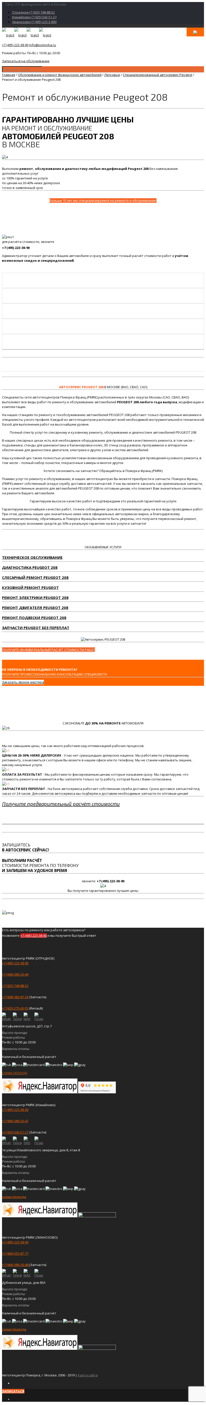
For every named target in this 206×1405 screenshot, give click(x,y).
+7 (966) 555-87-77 (15, 1253)
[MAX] (28, 1017)
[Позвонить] (38, 1017)
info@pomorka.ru (42, 45)
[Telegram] (17, 1017)
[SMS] (28, 1140)
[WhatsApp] (6, 1017)
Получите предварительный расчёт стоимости (61, 803)
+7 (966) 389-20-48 (15, 1264)
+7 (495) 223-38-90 (15, 45)
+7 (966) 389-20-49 (15, 974)
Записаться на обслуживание (25, 61)
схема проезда (14, 1072)
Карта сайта (88, 1375)
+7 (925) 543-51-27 (15, 1132)
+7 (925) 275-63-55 (15, 1008)
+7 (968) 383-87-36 (15, 997)
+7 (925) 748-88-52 (15, 985)
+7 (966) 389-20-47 (15, 1121)
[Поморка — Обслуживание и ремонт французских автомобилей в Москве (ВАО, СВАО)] (26, 35)
